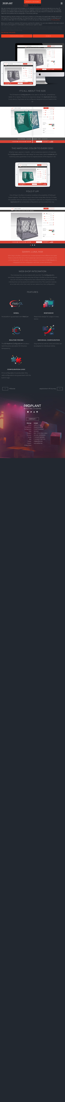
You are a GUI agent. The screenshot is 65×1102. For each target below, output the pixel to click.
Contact (32, 419)
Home (29, 425)
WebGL (24, 316)
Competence (28, 427)
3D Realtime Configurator (12, 343)
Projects (28, 1)
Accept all (48, 36)
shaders (50, 154)
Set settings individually (8, 32)
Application (47, 97)
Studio (29, 437)
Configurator (24, 94)
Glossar (29, 441)
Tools (30, 431)
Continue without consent (16, 36)
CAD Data (50, 260)
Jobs (30, 439)
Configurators (27, 429)
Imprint (29, 443)
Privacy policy (55, 20)
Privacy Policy (27, 445)
